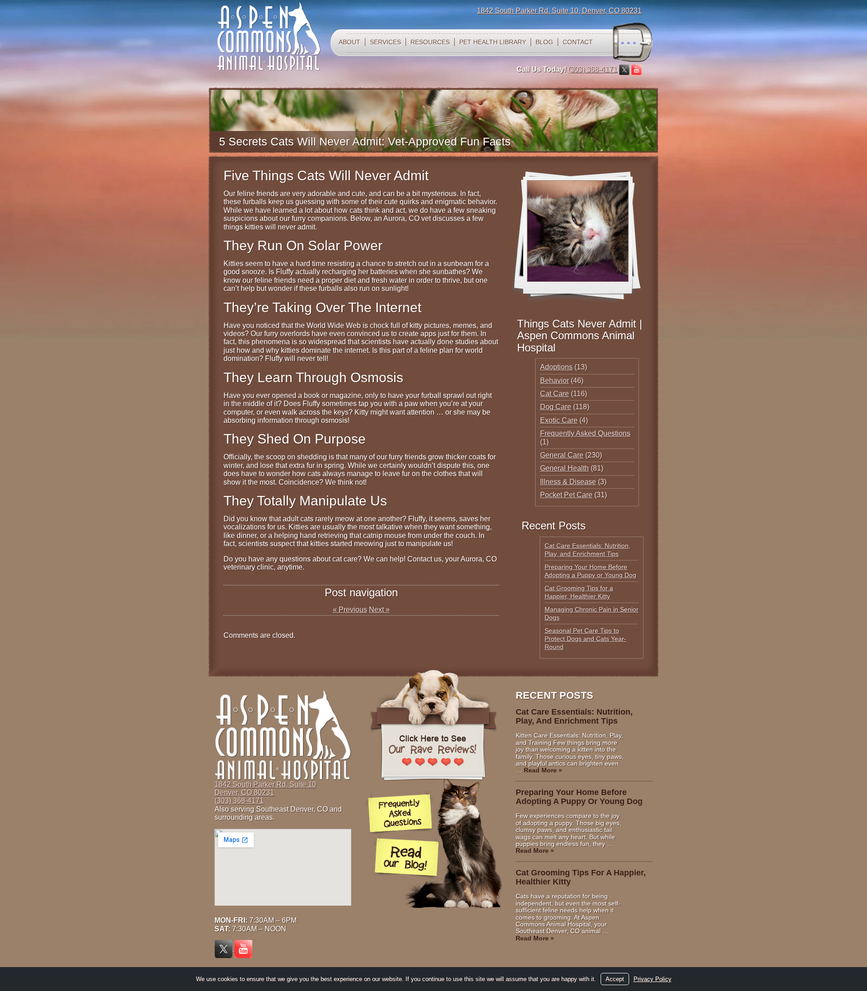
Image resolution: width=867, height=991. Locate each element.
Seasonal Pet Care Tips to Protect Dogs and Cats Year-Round (585, 638)
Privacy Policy (652, 979)
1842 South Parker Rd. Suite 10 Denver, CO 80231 (265, 788)
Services (385, 42)
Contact (578, 42)
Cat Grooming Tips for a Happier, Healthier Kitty (581, 877)
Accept (615, 979)
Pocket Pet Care (566, 495)
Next (379, 609)
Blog (544, 42)
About (349, 42)
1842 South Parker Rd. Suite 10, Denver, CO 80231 (559, 10)
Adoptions (556, 367)
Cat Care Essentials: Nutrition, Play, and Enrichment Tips (574, 716)
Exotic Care (559, 420)
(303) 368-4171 (592, 69)
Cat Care (554, 393)
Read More (543, 770)
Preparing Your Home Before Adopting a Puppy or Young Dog (579, 797)
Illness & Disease (568, 482)
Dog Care (555, 407)
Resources (430, 42)
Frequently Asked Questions (585, 433)
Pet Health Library (492, 42)
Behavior (554, 380)
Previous (350, 609)
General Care (561, 455)
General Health (564, 468)
